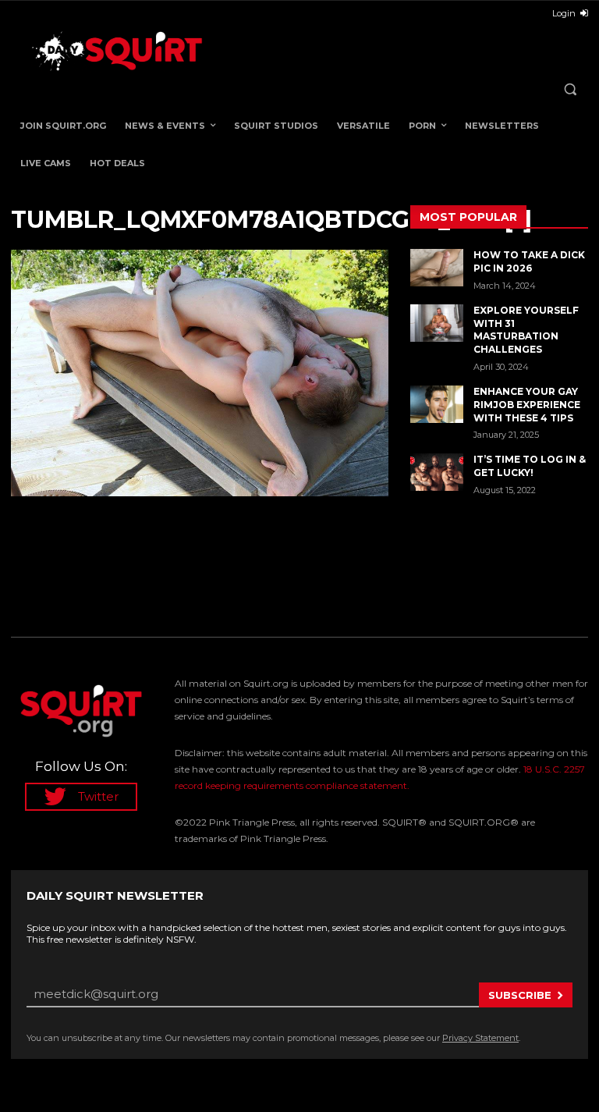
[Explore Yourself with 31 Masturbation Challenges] (436, 323)
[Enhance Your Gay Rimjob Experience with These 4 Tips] (436, 404)
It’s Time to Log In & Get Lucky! (529, 465)
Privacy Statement (480, 1037)
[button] (569, 89)
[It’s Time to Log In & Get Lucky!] (436, 472)
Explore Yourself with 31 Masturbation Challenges (526, 329)
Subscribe (519, 995)
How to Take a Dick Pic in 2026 (529, 261)
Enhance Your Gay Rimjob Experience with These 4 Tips (526, 404)
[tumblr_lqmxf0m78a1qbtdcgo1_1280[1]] (199, 373)
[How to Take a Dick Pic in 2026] (436, 267)
